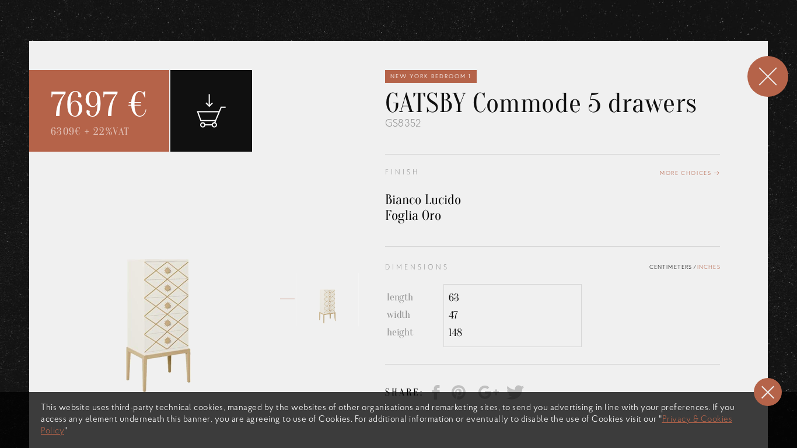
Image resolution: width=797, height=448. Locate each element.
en (498, 41)
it (516, 41)
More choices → (690, 173)
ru (534, 41)
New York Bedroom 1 (430, 77)
